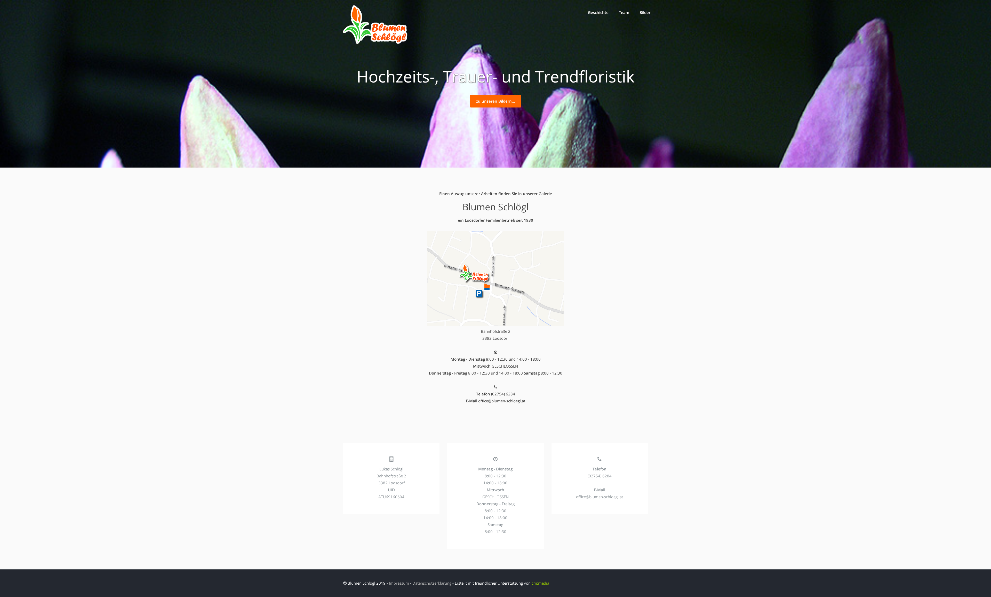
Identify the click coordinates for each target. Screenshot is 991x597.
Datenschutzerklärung (431, 583)
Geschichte (598, 12)
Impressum (399, 583)
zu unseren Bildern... (495, 101)
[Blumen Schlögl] (375, 42)
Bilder (645, 12)
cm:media (540, 583)
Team (624, 12)
